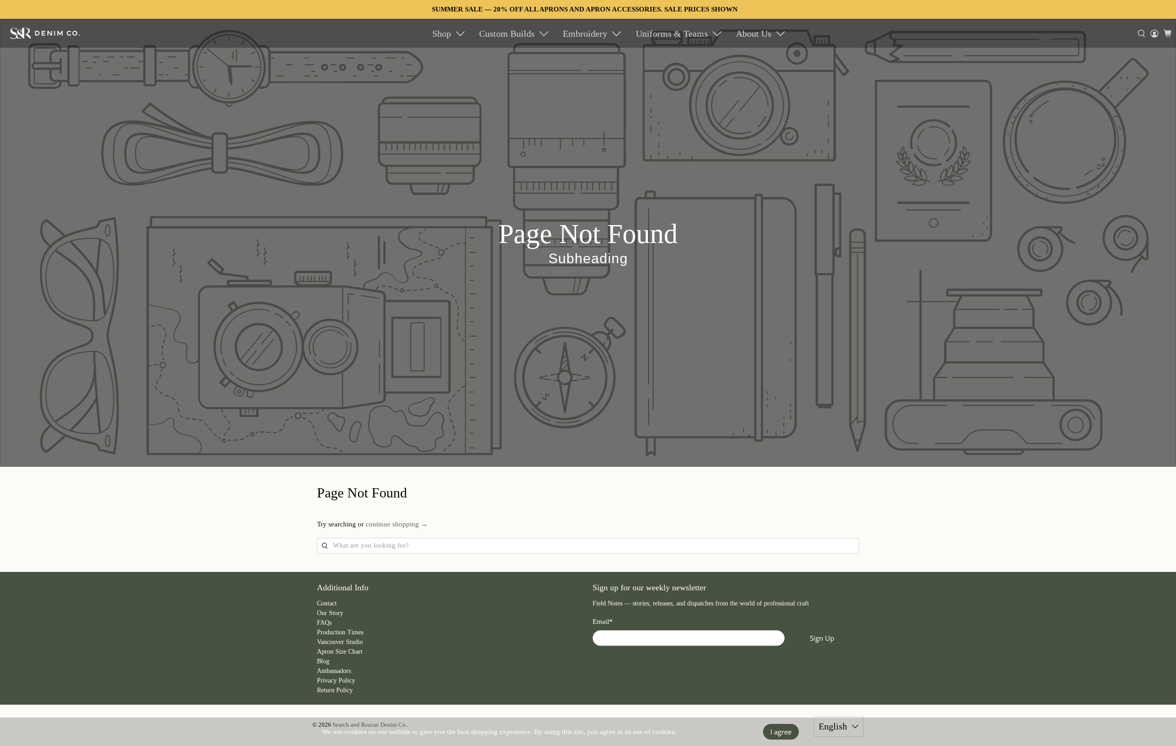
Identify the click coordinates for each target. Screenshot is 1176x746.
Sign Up (822, 638)
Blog (323, 661)
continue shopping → (397, 524)
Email (603, 621)
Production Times (340, 632)
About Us (753, 33)
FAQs (324, 622)
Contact (327, 603)
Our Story (330, 613)
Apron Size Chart (339, 651)
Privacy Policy (336, 680)
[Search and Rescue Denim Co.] (45, 33)
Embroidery (585, 33)
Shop (441, 33)
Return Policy (335, 690)
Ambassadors (334, 670)
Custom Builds (507, 33)
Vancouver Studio (340, 642)
